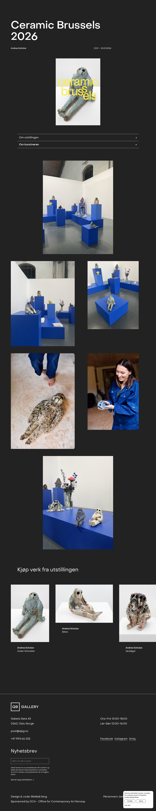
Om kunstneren (78, 144)
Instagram (121, 738)
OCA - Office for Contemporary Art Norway (57, 801)
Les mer (127, 805)
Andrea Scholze (18, 48)
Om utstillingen (78, 137)
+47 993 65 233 (20, 738)
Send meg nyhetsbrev (22, 779)
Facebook (106, 738)
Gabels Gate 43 (21, 718)
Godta (130, 801)
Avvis (141, 801)
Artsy (132, 738)
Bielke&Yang (39, 796)
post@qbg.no (19, 731)
